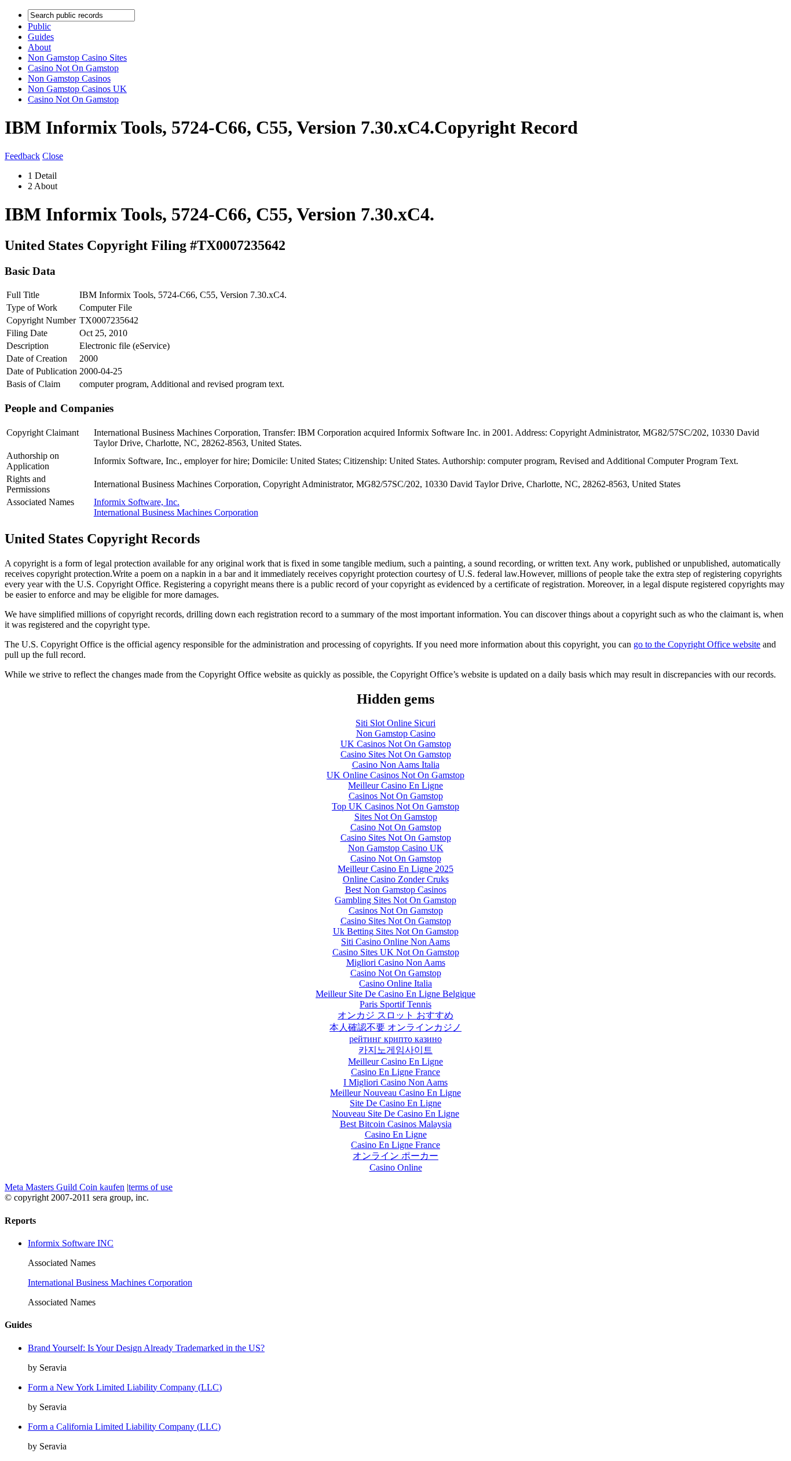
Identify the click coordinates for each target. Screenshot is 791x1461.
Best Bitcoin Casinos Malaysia (396, 1124)
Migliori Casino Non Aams (395, 962)
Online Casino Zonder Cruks (396, 879)
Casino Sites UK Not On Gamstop (395, 952)
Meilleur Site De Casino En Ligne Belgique (395, 994)
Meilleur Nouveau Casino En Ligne (395, 1093)
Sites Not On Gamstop (395, 817)
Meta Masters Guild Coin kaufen (64, 1187)
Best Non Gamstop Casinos (395, 890)
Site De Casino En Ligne (395, 1103)
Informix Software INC (70, 1243)
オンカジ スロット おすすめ (395, 1015)
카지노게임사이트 (395, 1050)
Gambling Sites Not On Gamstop (395, 900)
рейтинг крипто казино (395, 1039)
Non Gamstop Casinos (69, 78)
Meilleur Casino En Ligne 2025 (395, 869)
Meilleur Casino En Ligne (395, 785)
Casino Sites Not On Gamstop (395, 754)
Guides (41, 37)
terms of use (151, 1187)
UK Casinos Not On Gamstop (395, 744)
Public (39, 26)
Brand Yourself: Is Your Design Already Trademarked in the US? (146, 1348)
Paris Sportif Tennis (395, 1004)
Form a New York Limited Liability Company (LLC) (125, 1387)
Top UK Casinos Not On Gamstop (395, 806)
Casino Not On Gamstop (73, 68)
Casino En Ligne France (395, 1072)
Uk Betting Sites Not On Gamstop (396, 931)
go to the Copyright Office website (696, 644)
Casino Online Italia (395, 983)
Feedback (22, 156)
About (39, 47)
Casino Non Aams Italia (396, 765)
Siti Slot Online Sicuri (395, 723)
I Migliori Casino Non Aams (395, 1082)
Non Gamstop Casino (395, 733)
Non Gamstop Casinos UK (77, 89)
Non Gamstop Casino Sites (77, 57)
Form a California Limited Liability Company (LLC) (124, 1426)
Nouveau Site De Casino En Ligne (395, 1113)
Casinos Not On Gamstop (396, 796)
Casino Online (395, 1167)
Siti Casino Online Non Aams (395, 942)
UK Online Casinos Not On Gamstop (395, 775)
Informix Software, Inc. (137, 502)
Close (52, 156)
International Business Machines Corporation (176, 512)
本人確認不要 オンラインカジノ (395, 1027)
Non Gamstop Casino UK (396, 848)
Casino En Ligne (396, 1134)
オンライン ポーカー (395, 1156)
